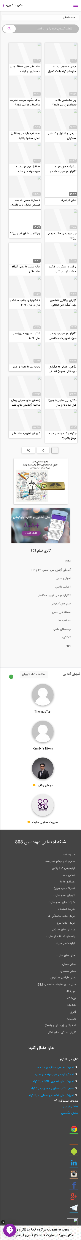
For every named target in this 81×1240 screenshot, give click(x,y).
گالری (73, 1012)
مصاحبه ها (65, 620)
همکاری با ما (67, 881)
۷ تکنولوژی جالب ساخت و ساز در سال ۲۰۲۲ (25, 302)
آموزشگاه (71, 991)
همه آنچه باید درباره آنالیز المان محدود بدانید (25, 136)
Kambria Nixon (43, 748)
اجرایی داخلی (63, 586)
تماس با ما (69, 875)
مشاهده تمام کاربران (33, 674)
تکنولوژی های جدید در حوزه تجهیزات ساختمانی (62, 336)
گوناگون (66, 637)
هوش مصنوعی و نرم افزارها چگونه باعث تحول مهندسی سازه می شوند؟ (62, 69)
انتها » (28, 450)
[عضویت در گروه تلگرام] (74, 1209)
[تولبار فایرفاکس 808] (74, 1142)
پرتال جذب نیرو (66, 923)
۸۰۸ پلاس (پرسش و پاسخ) (60, 1025)
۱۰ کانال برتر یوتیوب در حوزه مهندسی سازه (27, 169)
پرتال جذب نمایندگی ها (61, 916)
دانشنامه (71, 1019)
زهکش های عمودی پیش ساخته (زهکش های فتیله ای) (25, 402)
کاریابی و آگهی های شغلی (61, 1032)
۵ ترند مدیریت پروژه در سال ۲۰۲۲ (26, 336)
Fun (68, 646)
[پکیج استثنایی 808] (41, 503)
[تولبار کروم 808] (74, 1130)
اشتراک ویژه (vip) (64, 888)
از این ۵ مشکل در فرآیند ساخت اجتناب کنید (62, 269)
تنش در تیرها (68, 200)
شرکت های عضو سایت (62, 902)
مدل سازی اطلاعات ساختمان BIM (57, 984)
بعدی (43, 450)
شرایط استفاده (66, 909)
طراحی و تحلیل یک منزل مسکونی (62, 136)
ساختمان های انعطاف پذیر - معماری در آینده (25, 69)
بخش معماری (68, 971)
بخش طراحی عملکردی (63, 977)
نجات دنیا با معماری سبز (26, 366)
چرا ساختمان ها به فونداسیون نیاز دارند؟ (64, 102)
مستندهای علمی (61, 612)
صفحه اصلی (69, 18)
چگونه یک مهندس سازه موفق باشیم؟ (62, 436)
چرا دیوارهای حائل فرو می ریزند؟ (61, 236)
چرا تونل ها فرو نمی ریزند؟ (25, 233)
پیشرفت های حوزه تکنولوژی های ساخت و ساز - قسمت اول (63, 169)
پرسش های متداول (63, 929)
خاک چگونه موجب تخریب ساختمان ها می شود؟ (25, 102)
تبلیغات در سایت (65, 943)
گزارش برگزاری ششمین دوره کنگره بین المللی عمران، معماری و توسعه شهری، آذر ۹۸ (62, 302)
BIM (68, 561)
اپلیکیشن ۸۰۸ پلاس (63, 868)
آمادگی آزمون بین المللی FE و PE (51, 570)
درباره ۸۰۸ (69, 854)
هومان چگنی (45, 785)
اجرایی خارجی (62, 578)
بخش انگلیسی (69, 1113)
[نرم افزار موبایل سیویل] (74, 1153)
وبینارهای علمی (62, 629)
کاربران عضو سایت (64, 895)
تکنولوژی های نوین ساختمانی (54, 595)
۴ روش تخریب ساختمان (26, 433)
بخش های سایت (66, 955)
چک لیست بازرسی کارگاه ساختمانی (26, 269)
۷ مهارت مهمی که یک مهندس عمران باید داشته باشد (26, 202)
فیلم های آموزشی (61, 603)
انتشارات (71, 1005)
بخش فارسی (70, 1106)
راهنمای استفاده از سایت (60, 936)
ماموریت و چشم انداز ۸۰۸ (60, 861)
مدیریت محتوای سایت (45, 822)
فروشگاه (71, 998)
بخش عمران (69, 964)
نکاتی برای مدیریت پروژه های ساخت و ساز (62, 402)
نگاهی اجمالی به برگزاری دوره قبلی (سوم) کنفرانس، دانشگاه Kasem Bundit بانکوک (61, 369)
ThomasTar (42, 711)
